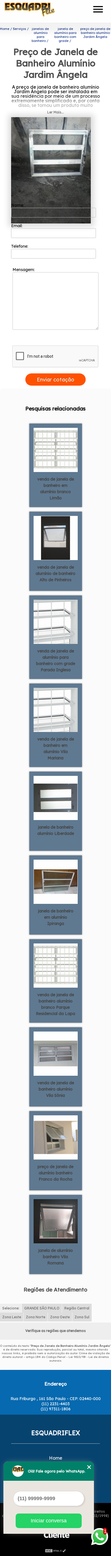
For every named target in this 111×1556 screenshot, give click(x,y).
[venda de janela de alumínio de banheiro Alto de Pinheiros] (55, 537)
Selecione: (10, 1308)
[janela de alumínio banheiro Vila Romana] (55, 1221)
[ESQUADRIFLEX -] (37, 11)
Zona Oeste (60, 1317)
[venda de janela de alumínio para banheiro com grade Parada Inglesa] (55, 621)
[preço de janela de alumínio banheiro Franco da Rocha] (55, 1137)
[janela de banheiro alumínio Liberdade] (55, 797)
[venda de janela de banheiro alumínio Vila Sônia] (55, 1053)
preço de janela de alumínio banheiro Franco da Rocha (55, 1173)
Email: (17, 225)
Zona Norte (35, 1317)
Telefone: (20, 246)
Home (55, 1458)
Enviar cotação (55, 379)
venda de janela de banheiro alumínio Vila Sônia (55, 1089)
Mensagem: (24, 269)
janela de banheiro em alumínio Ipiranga (55, 917)
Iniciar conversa (49, 1521)
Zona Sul (82, 1317)
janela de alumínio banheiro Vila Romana (55, 1257)
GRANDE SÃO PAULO (41, 1308)
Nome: (18, 205)
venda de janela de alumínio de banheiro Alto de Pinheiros (55, 573)
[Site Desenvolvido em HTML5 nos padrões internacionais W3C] (55, 1550)
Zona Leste (11, 1317)
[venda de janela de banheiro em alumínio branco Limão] (55, 449)
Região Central (76, 1308)
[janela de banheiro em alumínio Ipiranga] (55, 881)
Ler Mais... (55, 112)
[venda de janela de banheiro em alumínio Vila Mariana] (55, 709)
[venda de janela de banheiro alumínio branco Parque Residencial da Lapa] (55, 965)
